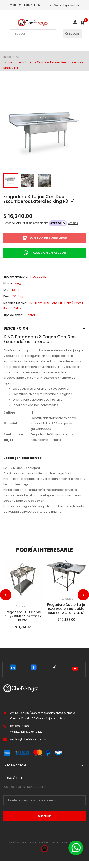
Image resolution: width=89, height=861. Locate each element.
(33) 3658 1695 (20, 726)
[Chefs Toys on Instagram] (54, 668)
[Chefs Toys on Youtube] (75, 669)
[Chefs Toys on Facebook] (33, 668)
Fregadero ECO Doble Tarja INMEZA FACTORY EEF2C (23, 616)
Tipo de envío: (13, 315)
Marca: (8, 283)
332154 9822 (34, 731)
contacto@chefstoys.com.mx (60, 5)
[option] (10, 180)
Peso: (7, 296)
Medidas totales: (15, 303)
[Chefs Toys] (33, 23)
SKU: (6, 290)
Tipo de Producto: (15, 276)
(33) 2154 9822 (23, 5)
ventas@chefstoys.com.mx (29, 739)
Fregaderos (23, 606)
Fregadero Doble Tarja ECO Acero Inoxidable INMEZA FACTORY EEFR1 (66, 609)
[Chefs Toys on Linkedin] (13, 668)
